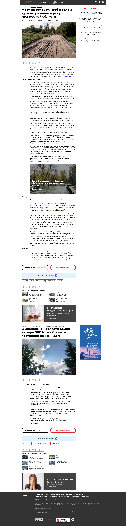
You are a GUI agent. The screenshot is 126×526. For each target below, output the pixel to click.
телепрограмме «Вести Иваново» (45, 117)
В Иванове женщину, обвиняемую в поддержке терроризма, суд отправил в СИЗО (90, 20)
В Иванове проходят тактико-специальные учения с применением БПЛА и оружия (37, 457)
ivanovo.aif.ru (69, 76)
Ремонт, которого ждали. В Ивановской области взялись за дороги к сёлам (37, 300)
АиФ (31, 376)
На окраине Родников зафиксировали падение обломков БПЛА (62, 463)
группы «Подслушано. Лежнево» (64, 215)
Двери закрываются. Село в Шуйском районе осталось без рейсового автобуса (64, 300)
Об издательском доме (57, 494)
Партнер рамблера (50, 519)
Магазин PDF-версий (79, 494)
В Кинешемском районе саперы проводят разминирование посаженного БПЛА (37, 463)
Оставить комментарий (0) (63, 267)
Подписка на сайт (64, 496)
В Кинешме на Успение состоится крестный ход (91, 33)
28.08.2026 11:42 (26, 326)
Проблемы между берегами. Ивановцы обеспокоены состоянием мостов (63, 294)
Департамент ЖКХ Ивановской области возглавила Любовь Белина (90, 12)
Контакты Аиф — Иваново (42, 494)
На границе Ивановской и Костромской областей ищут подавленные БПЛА (36, 468)
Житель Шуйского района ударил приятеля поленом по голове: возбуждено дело (91, 40)
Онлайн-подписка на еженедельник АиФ (46, 496)
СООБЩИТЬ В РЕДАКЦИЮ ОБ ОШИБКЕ (80, 496)
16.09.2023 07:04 (26, 7)
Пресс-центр (69, 494)
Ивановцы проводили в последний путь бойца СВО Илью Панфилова (90, 26)
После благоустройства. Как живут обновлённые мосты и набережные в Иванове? (49, 183)
